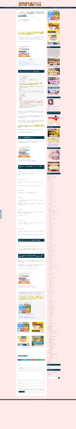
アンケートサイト (52, 291)
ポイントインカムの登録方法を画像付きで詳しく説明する (27, 317)
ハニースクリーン (51, 265)
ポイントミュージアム (52, 223)
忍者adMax (51, 286)
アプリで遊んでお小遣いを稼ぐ (53, 331)
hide (32, 59)
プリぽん (50, 239)
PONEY (50, 204)
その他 (50, 328)
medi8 (50, 287)
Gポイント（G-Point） (52, 201)
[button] (19, 360)
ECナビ (50, 190)
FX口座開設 (51, 338)
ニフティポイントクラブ (53, 206)
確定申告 (50, 352)
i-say (50, 299)
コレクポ (50, 220)
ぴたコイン (51, 252)
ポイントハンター (51, 241)
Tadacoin (51, 231)
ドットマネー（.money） (53, 214)
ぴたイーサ (51, 260)
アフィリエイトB (51, 276)
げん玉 (50, 207)
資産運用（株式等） (52, 339)
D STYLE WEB (51, 305)
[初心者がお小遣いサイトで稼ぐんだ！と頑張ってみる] (38, 4)
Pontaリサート (51, 294)
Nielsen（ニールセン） (52, 302)
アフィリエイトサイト (52, 273)
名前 (19, 380)
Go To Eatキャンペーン (52, 333)
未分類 (50, 362)
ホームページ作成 (52, 307)
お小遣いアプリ (51, 249)
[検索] (59, 0)
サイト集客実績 (51, 347)
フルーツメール (51, 217)
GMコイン (51, 268)
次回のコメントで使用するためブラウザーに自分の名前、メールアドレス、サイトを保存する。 (31, 389)
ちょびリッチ (51, 193)
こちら (54, 109)
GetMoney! (51, 198)
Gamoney (50, 233)
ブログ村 (50, 320)
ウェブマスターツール (52, 323)
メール (20, 383)
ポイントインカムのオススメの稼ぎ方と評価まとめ (26, 314)
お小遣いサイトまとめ (52, 176)
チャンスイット (51, 212)
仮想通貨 (51, 341)
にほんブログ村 (50, 375)
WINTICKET (51, 330)
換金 (50, 358)
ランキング (51, 355)
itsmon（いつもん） (52, 254)
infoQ (50, 297)
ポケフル (50, 270)
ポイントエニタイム (52, 199)
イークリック (51, 289)
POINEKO (50, 222)
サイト (19, 386)
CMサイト (51, 209)
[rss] (58, 0)
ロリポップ (51, 310)
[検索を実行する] (59, 378)
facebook (50, 321)
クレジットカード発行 (52, 344)
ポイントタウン (51, 188)
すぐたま (51, 196)
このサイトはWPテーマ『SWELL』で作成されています (38, 399)
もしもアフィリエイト (52, 278)
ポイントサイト (51, 179)
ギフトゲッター (51, 182)
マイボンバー (51, 281)
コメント (20, 370)
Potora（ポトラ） (52, 225)
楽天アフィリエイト (52, 284)
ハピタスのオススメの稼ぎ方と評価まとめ (38, 332)
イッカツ (50, 271)
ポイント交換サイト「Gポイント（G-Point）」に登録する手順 (27, 160)
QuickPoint (51, 255)
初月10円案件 (51, 357)
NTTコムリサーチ (51, 300)
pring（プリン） (51, 263)
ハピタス (51, 185)
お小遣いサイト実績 (52, 336)
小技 (50, 360)
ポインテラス (51, 228)
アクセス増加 (51, 315)
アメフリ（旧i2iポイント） (53, 191)
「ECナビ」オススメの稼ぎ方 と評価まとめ (23, 347)
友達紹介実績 (51, 349)
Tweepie (50, 247)
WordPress (51, 313)
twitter (50, 318)
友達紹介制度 (51, 326)
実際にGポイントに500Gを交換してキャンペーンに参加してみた (27, 62)
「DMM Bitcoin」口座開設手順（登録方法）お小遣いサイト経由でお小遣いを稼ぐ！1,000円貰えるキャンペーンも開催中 (53, 145)
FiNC (50, 262)
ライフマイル (51, 244)
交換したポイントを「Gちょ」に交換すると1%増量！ (26, 63)
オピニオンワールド (52, 292)
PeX (50, 215)
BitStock (50, 257)
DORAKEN (51, 236)
